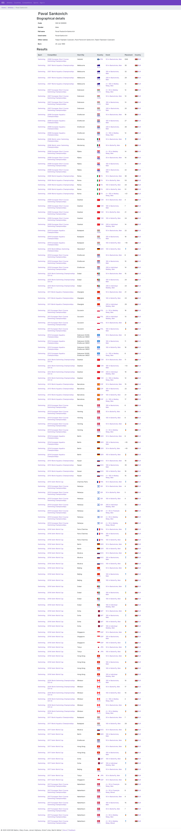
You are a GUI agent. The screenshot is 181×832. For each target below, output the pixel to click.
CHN (98, 294)
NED (98, 257)
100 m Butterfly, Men (113, 185)
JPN (101, 647)
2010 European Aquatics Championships (56, 231)
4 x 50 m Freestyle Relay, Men (112, 512)
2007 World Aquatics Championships (61, 65)
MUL (98, 337)
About (65, 830)
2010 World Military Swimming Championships (58, 250)
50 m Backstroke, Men (114, 59)
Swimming (41, 59)
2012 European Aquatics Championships (56, 336)
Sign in (42, 3)
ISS (3, 3)
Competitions (27, 3)
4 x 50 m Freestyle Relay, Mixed (112, 791)
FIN (101, 59)
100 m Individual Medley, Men (111, 606)
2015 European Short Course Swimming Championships (58, 487)
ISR (101, 486)
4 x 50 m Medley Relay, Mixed (112, 524)
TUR (101, 200)
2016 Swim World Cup (55, 529)
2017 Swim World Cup (55, 730)
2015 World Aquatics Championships (61, 461)
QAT (101, 611)
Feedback (72, 830)
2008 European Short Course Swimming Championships (58, 152)
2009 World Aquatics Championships (61, 176)
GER (101, 249)
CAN (98, 682)
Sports (35, 3)
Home (4, 8)
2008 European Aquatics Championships (56, 115)
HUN (98, 232)
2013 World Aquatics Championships (61, 384)
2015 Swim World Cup (55, 482)
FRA (101, 482)
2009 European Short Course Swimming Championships (58, 201)
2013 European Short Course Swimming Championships (58, 406)
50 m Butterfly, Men (113, 145)
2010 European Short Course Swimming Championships (58, 256)
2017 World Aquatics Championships (61, 717)
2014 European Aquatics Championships (56, 437)
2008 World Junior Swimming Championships (58, 140)
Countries (17, 3)
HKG (98, 658)
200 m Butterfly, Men (113, 189)
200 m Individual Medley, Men (112, 225)
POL (101, 310)
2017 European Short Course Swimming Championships (58, 785)
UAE (98, 275)
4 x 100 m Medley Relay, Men (112, 85)
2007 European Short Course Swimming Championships (58, 91)
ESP (101, 384)
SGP (101, 632)
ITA (101, 176)
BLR (139, 59)
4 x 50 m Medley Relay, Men (112, 91)
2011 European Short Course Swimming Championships (58, 311)
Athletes (9, 3)
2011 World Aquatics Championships (60, 292)
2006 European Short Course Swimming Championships (58, 60)
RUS (101, 461)
